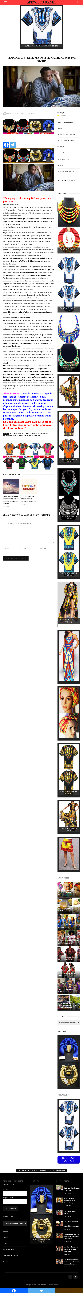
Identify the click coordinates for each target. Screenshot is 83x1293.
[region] (41, 27)
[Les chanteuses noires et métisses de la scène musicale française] (59, 1261)
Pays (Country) (9, 1197)
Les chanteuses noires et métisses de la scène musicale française (71, 1262)
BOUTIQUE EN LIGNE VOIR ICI (68, 460)
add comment (21, 113)
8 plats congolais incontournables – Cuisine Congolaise (70, 1201)
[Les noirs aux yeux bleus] (59, 1213)
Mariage (60, 165)
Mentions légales (8, 1249)
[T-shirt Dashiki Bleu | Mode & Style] (68, 922)
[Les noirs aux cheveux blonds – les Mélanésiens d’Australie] (59, 1223)
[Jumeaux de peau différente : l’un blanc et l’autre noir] (59, 1187)
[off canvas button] (5, 2)
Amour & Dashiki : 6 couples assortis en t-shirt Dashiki (67, 973)
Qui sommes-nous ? (9, 1262)
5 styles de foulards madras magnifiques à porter (67, 892)
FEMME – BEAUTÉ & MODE (66, 134)
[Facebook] (6, 143)
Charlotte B (11, 113)
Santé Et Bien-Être (63, 159)
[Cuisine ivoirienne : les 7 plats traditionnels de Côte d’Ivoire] (59, 1236)
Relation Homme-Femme (65, 171)
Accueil (5, 1237)
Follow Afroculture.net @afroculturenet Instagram (41, 1170)
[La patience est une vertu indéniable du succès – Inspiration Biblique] (11, 487)
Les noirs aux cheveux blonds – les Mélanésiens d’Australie (71, 1224)
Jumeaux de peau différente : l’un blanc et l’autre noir (71, 1188)
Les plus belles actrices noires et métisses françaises (71, 1249)
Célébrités (60, 147)
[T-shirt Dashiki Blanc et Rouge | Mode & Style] (68, 938)
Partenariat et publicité (10, 1256)
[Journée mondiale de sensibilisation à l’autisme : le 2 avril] (29, 487)
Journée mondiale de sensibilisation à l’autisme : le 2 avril (28, 499)
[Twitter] (13, 143)
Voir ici (27, 45)
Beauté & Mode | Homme (65, 140)
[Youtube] (75, 1277)
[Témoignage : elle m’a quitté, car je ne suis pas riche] (41, 86)
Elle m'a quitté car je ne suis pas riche (36, 433)
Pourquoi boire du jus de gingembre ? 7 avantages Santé (68, 908)
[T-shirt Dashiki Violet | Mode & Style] (68, 986)
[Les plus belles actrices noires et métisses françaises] (59, 1248)
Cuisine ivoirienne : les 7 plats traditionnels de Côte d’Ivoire (71, 1236)
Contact (5, 1243)
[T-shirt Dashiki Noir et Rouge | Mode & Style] (68, 954)
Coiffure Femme (62, 153)
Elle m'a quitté (15, 433)
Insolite (59, 128)
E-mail (6, 1189)
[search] (77, 2)
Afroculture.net (41, 2)
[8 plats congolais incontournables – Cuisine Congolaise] (59, 1200)
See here (54, 45)
